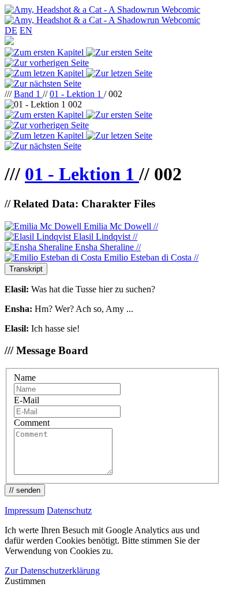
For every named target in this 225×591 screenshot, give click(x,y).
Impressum (24, 510)
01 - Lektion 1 (77, 94)
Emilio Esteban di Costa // (150, 257)
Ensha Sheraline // (107, 247)
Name (25, 377)
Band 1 (28, 94)
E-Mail (26, 400)
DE (11, 30)
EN (26, 30)
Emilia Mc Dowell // (119, 226)
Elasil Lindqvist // (104, 236)
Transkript (26, 269)
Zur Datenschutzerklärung (52, 570)
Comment (32, 423)
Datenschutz (69, 510)
